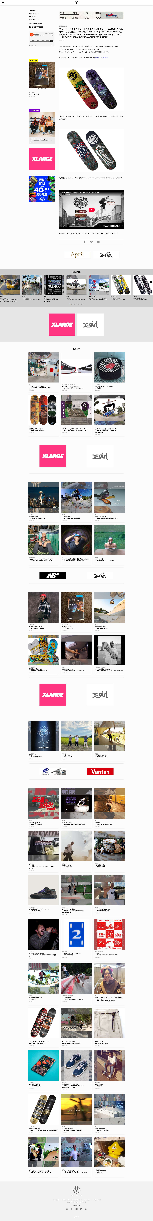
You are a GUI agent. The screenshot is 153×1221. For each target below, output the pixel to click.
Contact (55, 1200)
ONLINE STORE (35, 24)
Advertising (97, 1200)
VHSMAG (31, 47)
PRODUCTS (63, 26)
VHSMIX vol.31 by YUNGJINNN (40, 47)
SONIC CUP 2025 (36, 27)
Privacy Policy (66, 1200)
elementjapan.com (101, 57)
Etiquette (87, 1200)
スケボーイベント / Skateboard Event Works (76, 1202)
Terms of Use (76, 1200)
